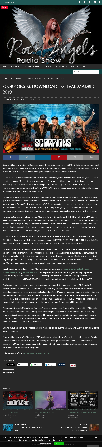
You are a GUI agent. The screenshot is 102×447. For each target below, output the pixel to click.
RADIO (84, 66)
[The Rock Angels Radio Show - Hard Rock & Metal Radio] (51, 62)
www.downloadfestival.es (76, 269)
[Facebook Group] (99, 2)
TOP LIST (74, 66)
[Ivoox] (84, 2)
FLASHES (39, 99)
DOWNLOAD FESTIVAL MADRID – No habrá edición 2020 (17, 411)
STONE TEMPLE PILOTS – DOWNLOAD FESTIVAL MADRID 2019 (50, 411)
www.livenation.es (12, 272)
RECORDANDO (61, 66)
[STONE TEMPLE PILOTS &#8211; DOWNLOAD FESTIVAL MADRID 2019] (50, 400)
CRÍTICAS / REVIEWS (32, 66)
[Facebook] (79, 2)
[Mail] (94, 2)
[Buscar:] (86, 71)
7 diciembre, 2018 (12, 99)
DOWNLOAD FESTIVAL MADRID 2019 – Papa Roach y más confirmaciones (82, 411)
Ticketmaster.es (31, 272)
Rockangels (27, 99)
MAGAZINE (15, 66)
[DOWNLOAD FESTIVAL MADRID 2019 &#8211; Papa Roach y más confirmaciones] (83, 400)
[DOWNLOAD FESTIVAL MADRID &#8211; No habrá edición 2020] (18, 400)
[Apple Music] (89, 2)
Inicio (4, 66)
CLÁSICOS (48, 66)
